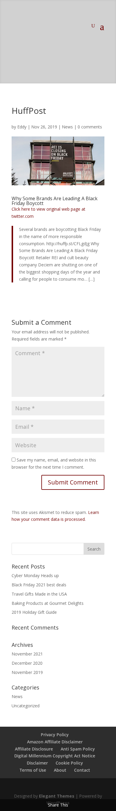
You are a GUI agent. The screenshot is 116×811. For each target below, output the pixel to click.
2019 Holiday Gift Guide (34, 612)
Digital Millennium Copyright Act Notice (54, 756)
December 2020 (27, 663)
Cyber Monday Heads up (35, 575)
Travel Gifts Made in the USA (39, 594)
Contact (82, 770)
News (67, 127)
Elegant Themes (56, 796)
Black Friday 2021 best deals (39, 585)
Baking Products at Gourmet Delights (48, 603)
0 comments (90, 127)
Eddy (21, 127)
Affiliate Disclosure (34, 749)
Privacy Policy (55, 734)
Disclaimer (37, 763)
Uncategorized (26, 706)
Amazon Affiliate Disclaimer (55, 742)
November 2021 (27, 654)
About (60, 770)
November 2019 (27, 672)
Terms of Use (33, 770)
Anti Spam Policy (78, 749)
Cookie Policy (69, 763)
